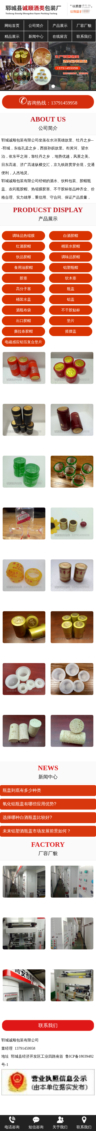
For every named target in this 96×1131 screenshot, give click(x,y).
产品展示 (60, 25)
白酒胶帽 (70, 235)
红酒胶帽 (23, 246)
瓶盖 (70, 289)
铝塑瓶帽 (70, 267)
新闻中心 (36, 36)
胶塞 (23, 278)
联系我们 (84, 36)
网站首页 (12, 25)
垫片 (70, 321)
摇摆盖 (70, 331)
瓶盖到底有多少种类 (22, 790)
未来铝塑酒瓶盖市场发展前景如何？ (37, 831)
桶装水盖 (23, 299)
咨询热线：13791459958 (52, 103)
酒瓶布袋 (23, 310)
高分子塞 (23, 289)
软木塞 (70, 278)
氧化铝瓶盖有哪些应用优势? (29, 804)
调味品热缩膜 (23, 235)
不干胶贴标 (70, 310)
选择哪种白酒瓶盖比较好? (27, 817)
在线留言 (60, 36)
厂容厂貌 (84, 25)
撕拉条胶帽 (23, 331)
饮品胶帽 (23, 257)
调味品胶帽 (70, 257)
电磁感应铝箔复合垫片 (23, 342)
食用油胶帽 (23, 267)
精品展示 (12, 36)
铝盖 (70, 299)
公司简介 (36, 25)
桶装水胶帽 (70, 246)
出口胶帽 (23, 321)
